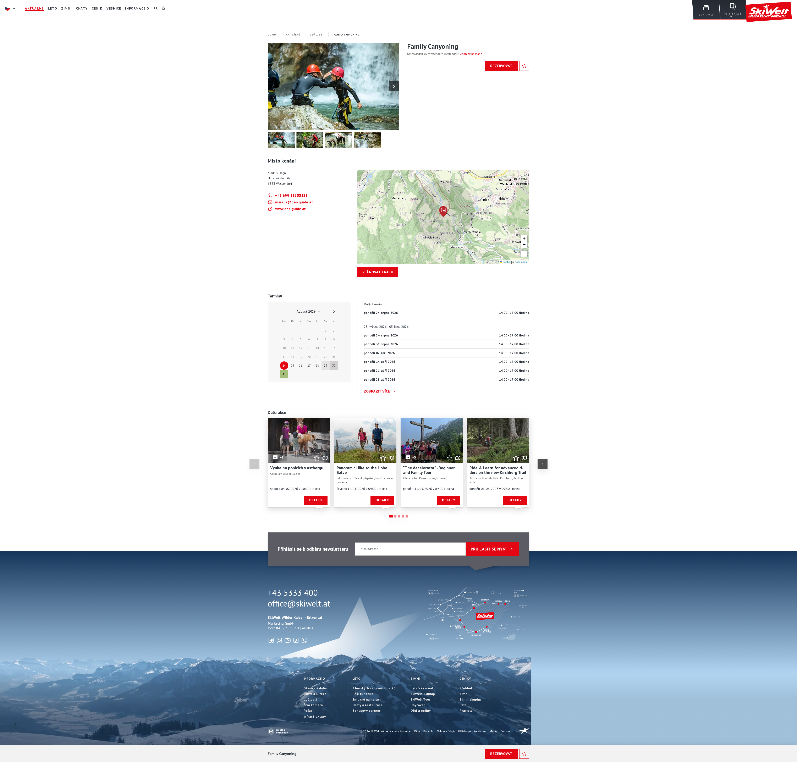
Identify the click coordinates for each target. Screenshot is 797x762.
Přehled (466, 688)
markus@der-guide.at (294, 202)
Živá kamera (313, 705)
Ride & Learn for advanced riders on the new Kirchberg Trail (497, 470)
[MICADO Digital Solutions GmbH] (278, 731)
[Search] (156, 8)
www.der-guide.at (290, 208)
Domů (272, 34)
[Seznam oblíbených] (163, 8)
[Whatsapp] (304, 640)
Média (493, 731)
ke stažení (480, 731)
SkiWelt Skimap (423, 694)
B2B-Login (464, 731)
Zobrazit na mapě (471, 54)
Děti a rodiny (421, 710)
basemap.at (521, 262)
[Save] (524, 66)
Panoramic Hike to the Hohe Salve (362, 470)
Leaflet (506, 262)
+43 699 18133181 (291, 195)
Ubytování (419, 705)
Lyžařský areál (422, 688)
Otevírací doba (315, 688)
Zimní (415, 678)
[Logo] (768, 12)
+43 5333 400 (293, 592)
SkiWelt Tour (420, 699)
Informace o (314, 678)
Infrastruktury (314, 716)
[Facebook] (271, 640)
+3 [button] (414, 457)
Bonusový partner (366, 710)
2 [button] (395, 516)
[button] (333, 86)
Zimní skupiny (471, 699)
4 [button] (403, 516)
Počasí (308, 710)
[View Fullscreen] (524, 254)
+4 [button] (281, 457)
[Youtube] (287, 640)
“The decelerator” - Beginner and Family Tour (429, 470)
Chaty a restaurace (367, 705)
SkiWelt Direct (314, 694)
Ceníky (465, 678)
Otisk (417, 731)
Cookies (505, 731)
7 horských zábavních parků (374, 688)
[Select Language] (11, 8)
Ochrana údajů (446, 731)
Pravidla (466, 710)
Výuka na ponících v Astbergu (296, 468)
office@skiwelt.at (299, 603)
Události (310, 699)
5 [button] (407, 516)
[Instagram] (279, 640)
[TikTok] (296, 640)
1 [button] (391, 516)
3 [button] (399, 516)
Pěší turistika (363, 694)
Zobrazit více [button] (377, 391)
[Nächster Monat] (334, 311)
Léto (356, 678)
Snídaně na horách (366, 699)
